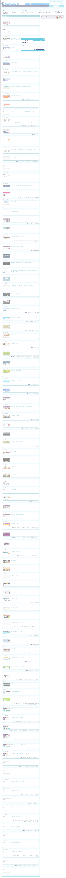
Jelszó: (23, 45)
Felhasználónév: (25, 42)
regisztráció (39, 40)
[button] (44, 39)
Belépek (37, 49)
